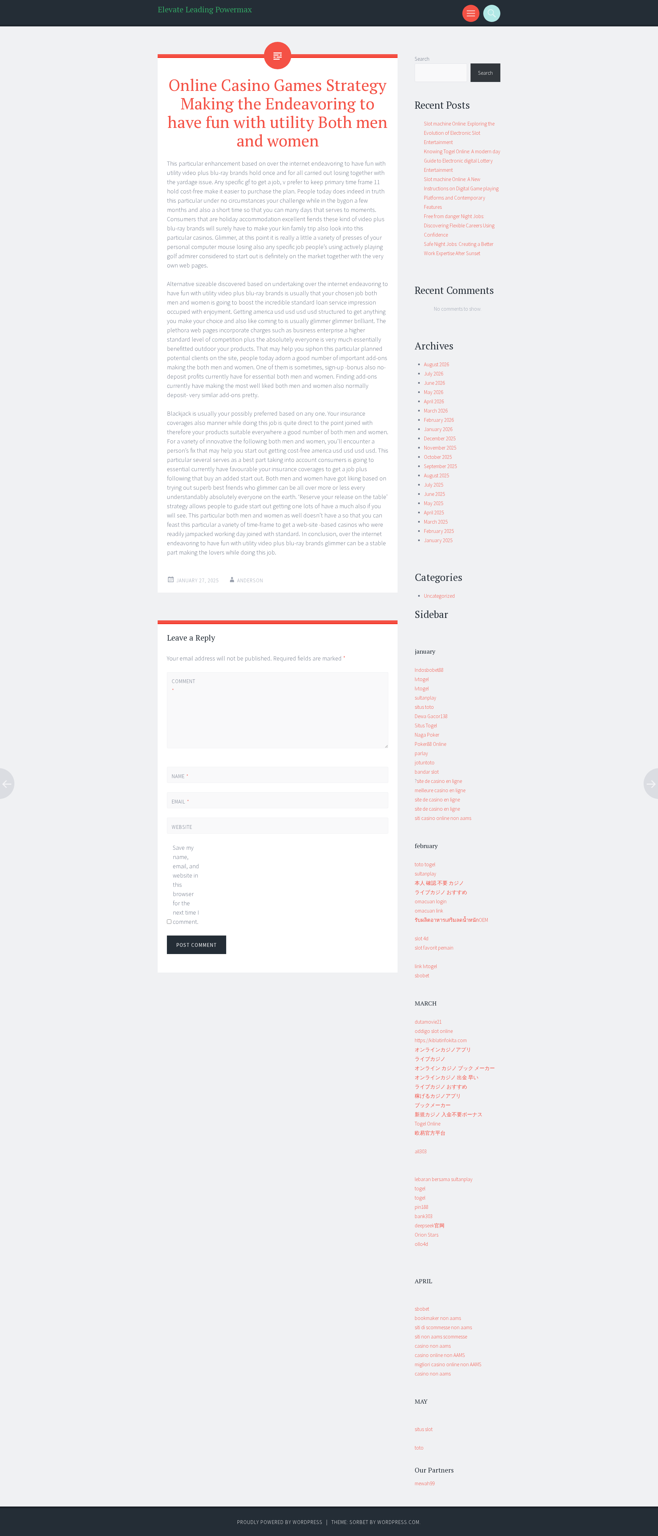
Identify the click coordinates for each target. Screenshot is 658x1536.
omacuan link (429, 910)
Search (422, 59)
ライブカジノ (430, 1059)
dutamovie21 (428, 1022)
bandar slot (427, 772)
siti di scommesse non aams (443, 1327)
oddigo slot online (434, 1031)
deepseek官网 (429, 1225)
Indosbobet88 (429, 670)
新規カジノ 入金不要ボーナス (449, 1114)
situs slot (423, 1429)
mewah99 (425, 1483)
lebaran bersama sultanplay (444, 1179)
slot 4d (421, 938)
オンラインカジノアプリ (443, 1049)
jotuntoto (425, 762)
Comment (183, 686)
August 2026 (436, 364)
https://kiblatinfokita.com (441, 1040)
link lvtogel (426, 966)
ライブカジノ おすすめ (441, 892)
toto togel (425, 864)
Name (180, 776)
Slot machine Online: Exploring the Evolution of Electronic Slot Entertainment (459, 132)
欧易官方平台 (430, 1133)
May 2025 (433, 503)
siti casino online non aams (443, 818)
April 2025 (434, 512)
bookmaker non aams (438, 1318)
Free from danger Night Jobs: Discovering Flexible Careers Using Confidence (459, 225)
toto (419, 1447)
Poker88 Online (430, 744)
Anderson (250, 580)
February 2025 (439, 531)
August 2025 (436, 475)
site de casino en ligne (439, 781)
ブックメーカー (433, 1105)
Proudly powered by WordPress (279, 1522)
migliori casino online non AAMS (448, 1364)
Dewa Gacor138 (431, 716)
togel (420, 1188)
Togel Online (427, 1123)
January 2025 (438, 540)
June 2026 (434, 383)
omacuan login (431, 901)
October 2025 (438, 457)
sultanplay (425, 697)
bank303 (423, 1216)
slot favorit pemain (434, 947)
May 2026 (433, 392)
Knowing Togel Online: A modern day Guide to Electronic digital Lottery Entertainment (462, 160)
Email (181, 801)
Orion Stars (426, 1234)
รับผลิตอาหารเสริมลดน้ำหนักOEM (451, 920)
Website (182, 827)
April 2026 (434, 401)
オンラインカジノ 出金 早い (446, 1077)
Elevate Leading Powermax (205, 9)
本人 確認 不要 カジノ (439, 883)
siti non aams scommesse (441, 1336)
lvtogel (422, 679)
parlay (421, 753)
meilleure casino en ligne (440, 790)
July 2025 (433, 484)
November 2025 (440, 447)
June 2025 (434, 494)
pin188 (421, 1207)
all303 (421, 1151)
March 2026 (436, 410)
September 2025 (440, 466)
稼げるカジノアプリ (438, 1096)
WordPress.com (398, 1522)
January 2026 (438, 429)
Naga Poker (427, 734)
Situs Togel (426, 725)
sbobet (422, 975)
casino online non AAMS (440, 1355)
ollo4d (421, 1244)
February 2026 (439, 420)
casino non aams (433, 1346)
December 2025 (439, 438)
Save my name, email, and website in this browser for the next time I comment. (186, 885)
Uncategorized (439, 596)
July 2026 (433, 373)
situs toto (424, 707)
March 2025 (436, 522)
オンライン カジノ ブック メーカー (455, 1068)
